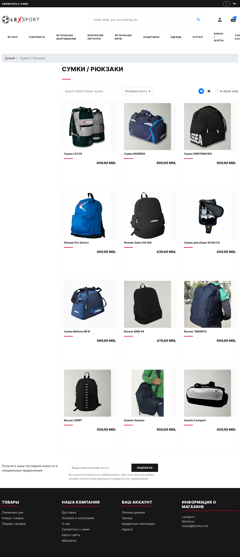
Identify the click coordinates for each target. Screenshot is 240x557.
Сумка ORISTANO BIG (198, 153)
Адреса (127, 529)
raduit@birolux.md (195, 526)
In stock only (229, 91)
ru (234, 3)
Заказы (127, 518)
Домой (10, 58)
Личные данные (133, 512)
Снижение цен (12, 512)
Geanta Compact (195, 420)
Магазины (69, 540)
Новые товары (13, 518)
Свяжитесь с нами (15, 3)
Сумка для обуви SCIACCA (202, 242)
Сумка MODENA (134, 153)
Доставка (69, 512)
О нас (66, 524)
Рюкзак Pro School (76, 242)
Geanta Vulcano (134, 420)
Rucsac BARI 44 (134, 331)
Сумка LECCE (73, 153)
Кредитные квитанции (138, 524)
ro (226, 3)
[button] (233, 20)
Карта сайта (71, 535)
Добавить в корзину (90, 177)
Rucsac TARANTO (195, 331)
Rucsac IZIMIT (73, 420)
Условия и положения (78, 518)
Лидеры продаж (14, 524)
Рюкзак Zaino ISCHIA (138, 242)
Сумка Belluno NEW (77, 331)
